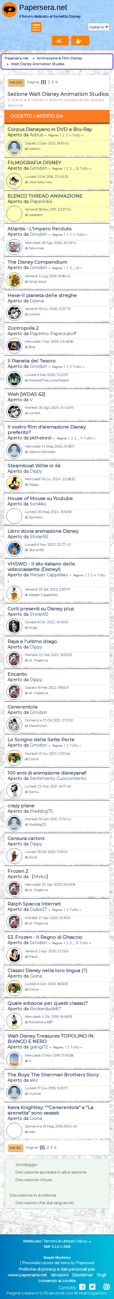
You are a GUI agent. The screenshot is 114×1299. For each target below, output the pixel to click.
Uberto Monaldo (42, 452)
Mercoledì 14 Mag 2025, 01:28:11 (49, 446)
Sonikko (38, 504)
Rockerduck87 (45, 1008)
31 (77, 943)
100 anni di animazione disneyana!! (47, 773)
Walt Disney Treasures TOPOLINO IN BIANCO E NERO (51, 1038)
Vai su (15, 1148)
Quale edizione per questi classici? (48, 1003)
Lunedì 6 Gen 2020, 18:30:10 (46, 984)
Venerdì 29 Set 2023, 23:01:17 (48, 589)
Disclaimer (82, 1275)
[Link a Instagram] (106, 1287)
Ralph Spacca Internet (34, 904)
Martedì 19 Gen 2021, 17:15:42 (48, 819)
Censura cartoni (26, 838)
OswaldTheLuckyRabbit (49, 380)
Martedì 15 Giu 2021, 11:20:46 (47, 753)
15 (77, 169)
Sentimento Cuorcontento (58, 778)
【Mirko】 (40, 876)
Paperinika (41, 201)
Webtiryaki (32, 1241)
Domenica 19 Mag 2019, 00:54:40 (51, 1126)
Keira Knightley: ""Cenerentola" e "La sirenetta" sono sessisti (50, 1110)
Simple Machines (57, 1257)
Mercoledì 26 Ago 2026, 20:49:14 (50, 243)
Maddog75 (41, 811)
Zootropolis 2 (23, 328)
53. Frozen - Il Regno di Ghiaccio (45, 937)
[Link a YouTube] (99, 1287)
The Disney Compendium (37, 262)
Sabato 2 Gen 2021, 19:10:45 (46, 143)
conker (34, 314)
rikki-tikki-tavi (40, 182)
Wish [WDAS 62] (26, 394)
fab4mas (36, 248)
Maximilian (38, 726)
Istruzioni (59, 1275)
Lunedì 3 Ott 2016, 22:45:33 (46, 177)
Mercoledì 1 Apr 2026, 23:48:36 (49, 341)
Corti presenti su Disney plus (41, 608)
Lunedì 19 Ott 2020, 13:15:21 (46, 852)
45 (77, 268)
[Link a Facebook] (82, 1287)
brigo (33, 627)
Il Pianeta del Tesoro (32, 361)
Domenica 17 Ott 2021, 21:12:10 (49, 720)
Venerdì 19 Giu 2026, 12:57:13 (47, 309)
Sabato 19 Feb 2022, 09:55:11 (47, 687)
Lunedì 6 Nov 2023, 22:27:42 (48, 544)
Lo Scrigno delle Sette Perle (41, 739)
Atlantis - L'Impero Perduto (40, 228)
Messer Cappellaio (49, 575)
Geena (37, 301)
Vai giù (15, 82)
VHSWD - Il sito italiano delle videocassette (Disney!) (41, 566)
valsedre (36, 215)
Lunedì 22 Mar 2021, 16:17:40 (48, 786)
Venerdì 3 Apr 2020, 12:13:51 (46, 951)
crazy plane (21, 805)
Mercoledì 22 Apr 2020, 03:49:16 (50, 884)
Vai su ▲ (84, 1241)
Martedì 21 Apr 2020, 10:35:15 (47, 918)
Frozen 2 (18, 871)
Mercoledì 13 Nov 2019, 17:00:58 (49, 1055)
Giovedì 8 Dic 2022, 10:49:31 (46, 622)
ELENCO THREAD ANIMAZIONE (45, 196)
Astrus (36, 135)
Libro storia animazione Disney (43, 531)
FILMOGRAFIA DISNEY (34, 162)
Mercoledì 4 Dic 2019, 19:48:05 (48, 1016)
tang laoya (38, 281)
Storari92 (39, 536)
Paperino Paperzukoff (53, 333)
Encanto (17, 674)
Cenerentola (22, 707)
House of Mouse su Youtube (40, 498)
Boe (32, 347)
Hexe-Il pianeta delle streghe (42, 295)
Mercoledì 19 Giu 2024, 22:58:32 (50, 479)
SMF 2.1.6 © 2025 (57, 1246)
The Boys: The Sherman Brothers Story (53, 1075)
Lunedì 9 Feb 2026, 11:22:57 (46, 375)
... (74, 169)
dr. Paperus (38, 660)
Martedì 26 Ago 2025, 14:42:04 (49, 407)
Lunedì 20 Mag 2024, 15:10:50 (48, 512)
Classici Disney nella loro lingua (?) (48, 970)
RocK (33, 857)
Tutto (76, 135)
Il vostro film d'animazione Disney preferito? (47, 429)
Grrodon (38, 168)
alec (34, 1080)
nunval (35, 1093)
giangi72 (39, 1047)
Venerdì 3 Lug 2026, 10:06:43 (47, 276)
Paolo (33, 956)
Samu (34, 792)
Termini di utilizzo (59, 1241)
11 (81, 438)
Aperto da (49, 116)
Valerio (34, 149)
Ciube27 (38, 909)
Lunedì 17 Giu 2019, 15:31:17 (46, 1088)
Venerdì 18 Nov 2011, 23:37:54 (48, 209)
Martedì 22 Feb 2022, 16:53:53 (48, 655)
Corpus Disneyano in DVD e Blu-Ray (50, 129)
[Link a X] (92, 1287)
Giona (34, 759)
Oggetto (21, 116)
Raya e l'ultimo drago (32, 641)
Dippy (36, 471)
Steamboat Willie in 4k (34, 465)
